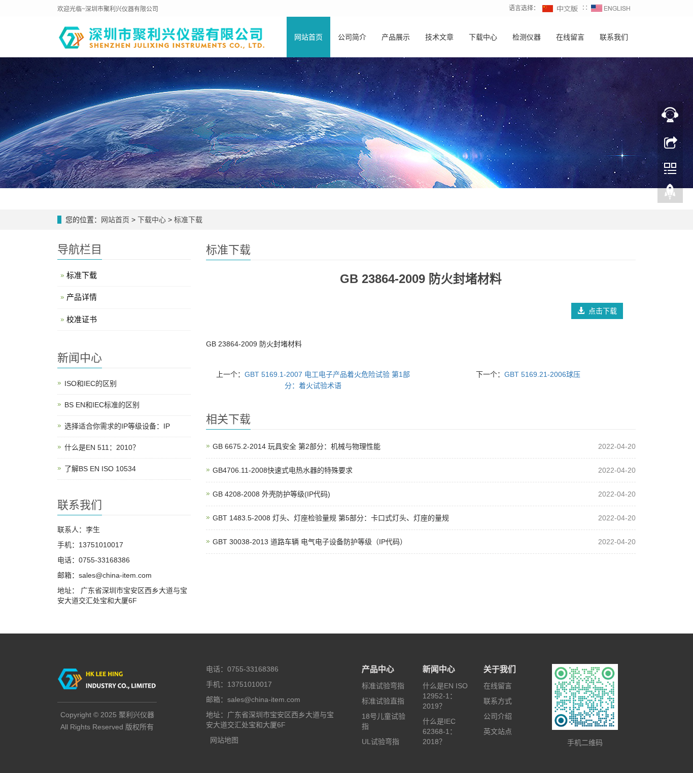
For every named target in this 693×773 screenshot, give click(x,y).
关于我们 (499, 669)
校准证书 (81, 319)
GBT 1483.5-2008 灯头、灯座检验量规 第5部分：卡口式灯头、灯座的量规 (331, 518)
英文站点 (497, 731)
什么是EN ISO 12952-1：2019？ (445, 696)
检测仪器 (526, 37)
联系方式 (497, 701)
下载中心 (483, 37)
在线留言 (570, 37)
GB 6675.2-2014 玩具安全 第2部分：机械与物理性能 (296, 446)
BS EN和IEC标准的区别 (102, 405)
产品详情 (81, 297)
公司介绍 (497, 716)
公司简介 (352, 37)
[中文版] (560, 8)
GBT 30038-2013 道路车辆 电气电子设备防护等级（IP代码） (310, 542)
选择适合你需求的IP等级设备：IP (117, 426)
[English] (611, 8)
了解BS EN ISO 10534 (100, 469)
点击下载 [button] (600, 311)
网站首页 (308, 37)
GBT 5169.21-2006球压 (542, 374)
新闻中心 (439, 669)
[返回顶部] (670, 194)
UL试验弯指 (380, 741)
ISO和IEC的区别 (90, 383)
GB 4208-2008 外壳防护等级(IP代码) (271, 494)
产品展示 (396, 37)
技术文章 (439, 37)
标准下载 (187, 220)
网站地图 (224, 740)
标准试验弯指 (383, 686)
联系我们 (614, 37)
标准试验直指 (383, 701)
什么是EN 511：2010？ (102, 447)
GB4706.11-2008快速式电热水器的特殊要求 (283, 470)
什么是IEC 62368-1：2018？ (440, 731)
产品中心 (378, 669)
